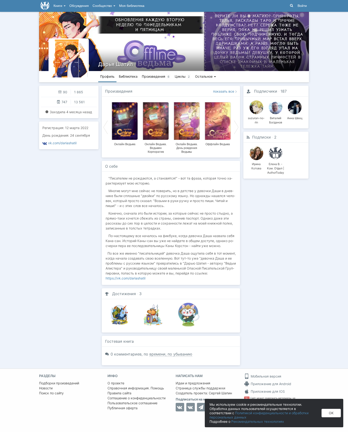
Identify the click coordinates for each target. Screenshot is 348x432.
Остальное (204, 76)
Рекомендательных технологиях (257, 421)
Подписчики (265, 91)
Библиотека (128, 76)
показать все (223, 91)
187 (284, 91)
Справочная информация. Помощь (135, 388)
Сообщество (103, 6)
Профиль (107, 76)
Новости (46, 388)
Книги (58, 6)
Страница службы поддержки (200, 388)
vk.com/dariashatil (62, 143)
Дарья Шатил (115, 64)
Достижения (124, 293)
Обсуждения (79, 6)
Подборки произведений (59, 383)
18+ (247, 398)
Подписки (261, 137)
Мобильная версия (265, 376)
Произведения (118, 91)
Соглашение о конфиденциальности (136, 398)
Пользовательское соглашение (132, 403)
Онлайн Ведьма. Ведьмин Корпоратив (156, 148)
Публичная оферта (122, 408)
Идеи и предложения (193, 383)
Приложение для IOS (267, 391)
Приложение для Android (270, 384)
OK (331, 413)
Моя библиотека (131, 6)
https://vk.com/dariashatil (125, 278)
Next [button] (236, 127)
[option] (124, 123)
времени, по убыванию (170, 354)
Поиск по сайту (51, 393)
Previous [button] (105, 127)
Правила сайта (119, 393)
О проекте (115, 383)
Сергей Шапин (220, 393)
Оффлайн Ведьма (217, 144)
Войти (302, 6)
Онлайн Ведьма (124, 144)
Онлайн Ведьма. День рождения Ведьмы (187, 148)
